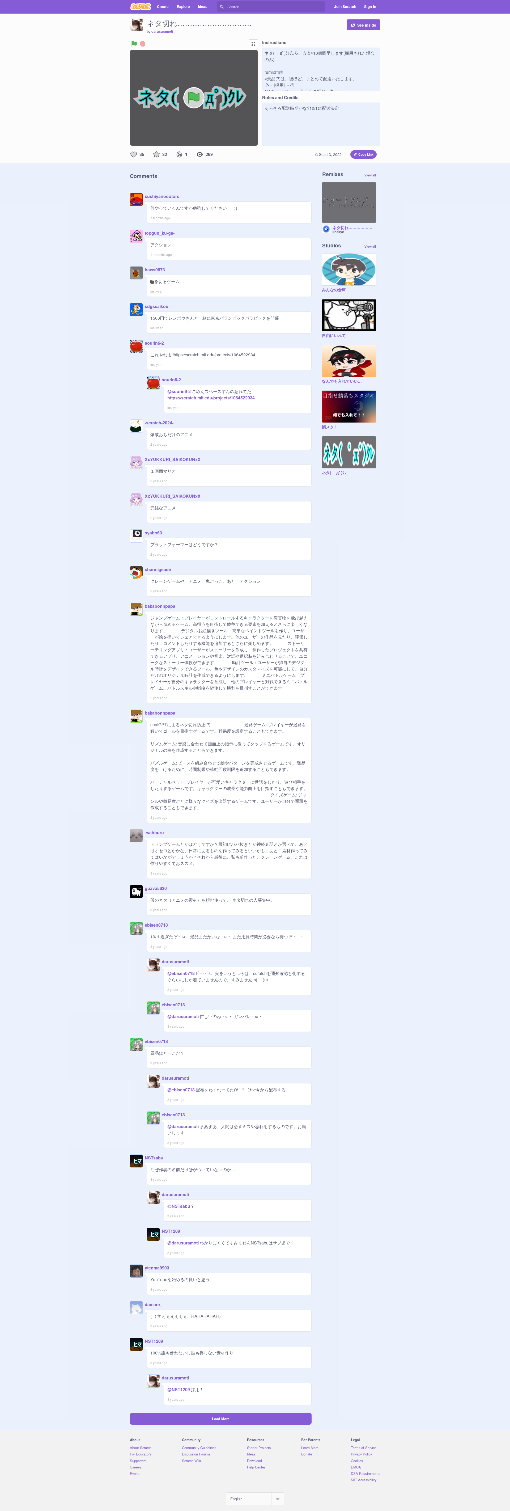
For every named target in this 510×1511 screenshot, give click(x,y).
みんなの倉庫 (334, 290)
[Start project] (134, 44)
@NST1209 (178, 1389)
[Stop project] (142, 44)
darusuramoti (162, 31)
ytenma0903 (157, 1268)
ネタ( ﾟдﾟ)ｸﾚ (334, 472)
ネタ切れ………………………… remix (354, 227)
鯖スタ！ (330, 427)
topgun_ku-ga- (160, 233)
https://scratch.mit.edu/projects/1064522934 (211, 394)
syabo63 (153, 533)
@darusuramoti (183, 1016)
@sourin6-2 (179, 391)
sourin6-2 (154, 343)
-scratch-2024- (159, 423)
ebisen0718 (156, 925)
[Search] (222, 6)
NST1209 (171, 1231)
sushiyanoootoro (162, 196)
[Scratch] (140, 6)
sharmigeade (158, 569)
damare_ (153, 1304)
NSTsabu (154, 1158)
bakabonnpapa (160, 606)
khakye (338, 231)
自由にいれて (334, 335)
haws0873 (155, 270)
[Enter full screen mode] (253, 43)
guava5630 (156, 888)
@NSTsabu (178, 1206)
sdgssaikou (156, 306)
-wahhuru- (155, 832)
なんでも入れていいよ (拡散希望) (344, 381)
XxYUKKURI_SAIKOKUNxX (173, 459)
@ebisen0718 (181, 973)
